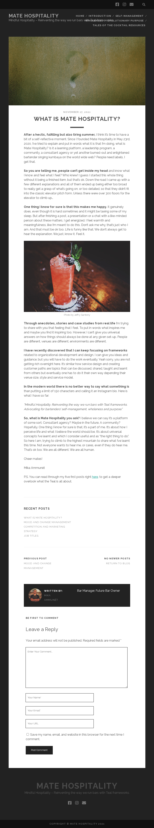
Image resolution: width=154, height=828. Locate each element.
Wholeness (94, 20)
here (95, 477)
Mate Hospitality (34, 16)
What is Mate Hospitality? (43, 517)
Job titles (31, 535)
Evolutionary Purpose (125, 20)
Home (80, 15)
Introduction (100, 15)
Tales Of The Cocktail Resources (119, 25)
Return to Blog (118, 563)
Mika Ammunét (51, 597)
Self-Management (130, 15)
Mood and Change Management (47, 522)
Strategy (31, 531)
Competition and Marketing (44, 526)
